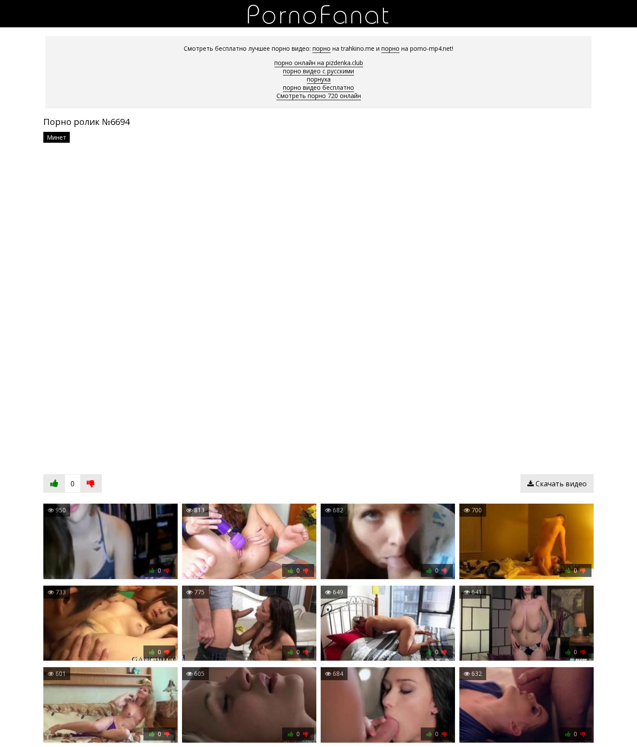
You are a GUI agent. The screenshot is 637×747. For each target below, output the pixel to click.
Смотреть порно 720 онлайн (318, 96)
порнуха (319, 79)
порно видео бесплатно (318, 87)
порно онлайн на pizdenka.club (318, 63)
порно (321, 48)
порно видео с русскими (318, 71)
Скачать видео (560, 483)
